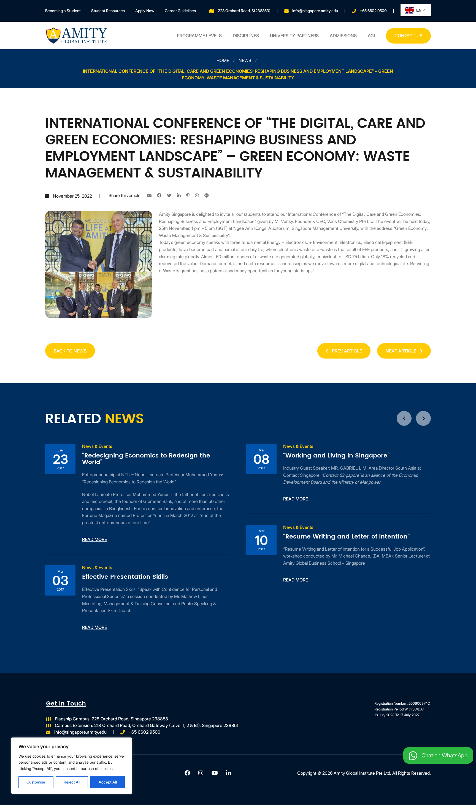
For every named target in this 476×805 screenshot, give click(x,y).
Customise (35, 782)
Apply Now (144, 10)
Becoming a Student (63, 10)
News (245, 60)
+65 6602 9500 (373, 10)
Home (223, 60)
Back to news (70, 351)
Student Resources (108, 10)
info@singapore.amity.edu (315, 10)
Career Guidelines (180, 10)
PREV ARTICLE (346, 351)
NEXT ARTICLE (401, 351)
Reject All (72, 782)
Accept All (108, 782)
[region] (71, 765)
